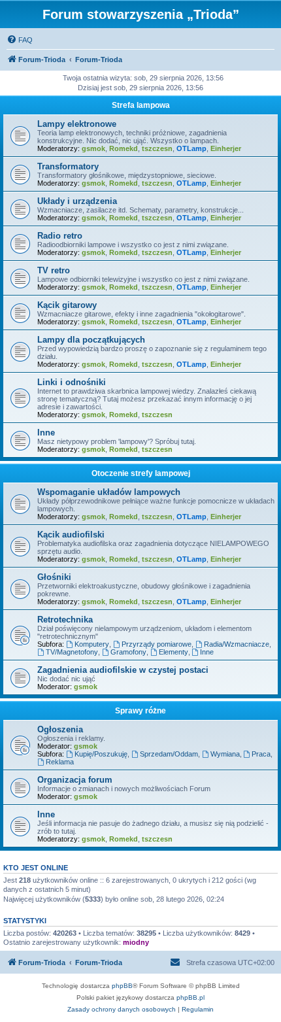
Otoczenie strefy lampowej (140, 473)
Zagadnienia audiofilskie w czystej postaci (122, 670)
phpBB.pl (190, 997)
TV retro (53, 270)
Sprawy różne (140, 710)
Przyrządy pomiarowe (156, 644)
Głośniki (54, 577)
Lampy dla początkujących (91, 340)
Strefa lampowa (141, 105)
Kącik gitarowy (67, 305)
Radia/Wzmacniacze (236, 644)
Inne (46, 432)
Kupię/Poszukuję (100, 754)
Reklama (60, 762)
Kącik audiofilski (71, 534)
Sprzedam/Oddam (169, 754)
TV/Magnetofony (72, 652)
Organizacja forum (74, 780)
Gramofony (128, 652)
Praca (261, 754)
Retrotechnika (65, 619)
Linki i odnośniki (71, 382)
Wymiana (225, 754)
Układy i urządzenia (77, 201)
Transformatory (68, 166)
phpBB (122, 985)
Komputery (91, 644)
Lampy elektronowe (76, 124)
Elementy (173, 652)
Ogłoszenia (60, 729)
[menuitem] (20, 40)
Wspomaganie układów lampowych (108, 492)
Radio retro (59, 236)
